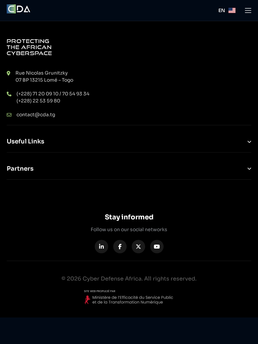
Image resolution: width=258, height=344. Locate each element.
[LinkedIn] (101, 246)
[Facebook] (120, 246)
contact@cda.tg (35, 115)
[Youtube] (157, 246)
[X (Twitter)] (138, 246)
